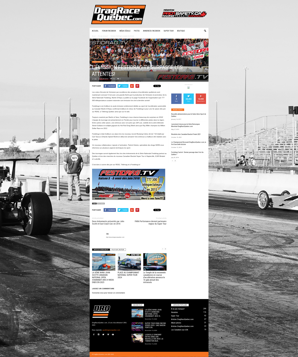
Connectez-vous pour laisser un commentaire (108, 293)
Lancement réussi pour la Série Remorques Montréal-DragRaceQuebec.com (185, 125)
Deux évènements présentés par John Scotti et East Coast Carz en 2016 (108, 222)
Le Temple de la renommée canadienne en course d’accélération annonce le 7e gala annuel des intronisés (154, 277)
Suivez (188, 94)
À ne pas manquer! (98, 62)
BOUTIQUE (181, 31)
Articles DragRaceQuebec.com (182, 319)
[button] (205, 30)
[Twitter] (104, 335)
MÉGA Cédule (124, 31)
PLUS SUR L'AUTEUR (118, 250)
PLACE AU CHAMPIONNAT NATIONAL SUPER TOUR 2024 (128, 275)
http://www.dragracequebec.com (115, 237)
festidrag (101, 203)
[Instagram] (99, 335)
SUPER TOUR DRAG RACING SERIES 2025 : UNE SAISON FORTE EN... (155, 325)
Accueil (95, 31)
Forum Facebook (109, 31)
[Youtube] (113, 335)
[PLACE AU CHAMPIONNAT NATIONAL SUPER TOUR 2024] (129, 262)
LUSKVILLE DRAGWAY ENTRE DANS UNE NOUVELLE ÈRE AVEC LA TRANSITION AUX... (154, 338)
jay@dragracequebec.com (111, 330)
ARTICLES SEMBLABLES (101, 250)
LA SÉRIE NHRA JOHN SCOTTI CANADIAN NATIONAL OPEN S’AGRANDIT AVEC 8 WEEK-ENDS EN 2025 (103, 277)
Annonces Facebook (151, 31)
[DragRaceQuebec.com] (149, 14)
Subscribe (201, 94)
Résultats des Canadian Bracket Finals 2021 (186, 134)
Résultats (174, 312)
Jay (95, 79)
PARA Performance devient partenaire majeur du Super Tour (150, 222)
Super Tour (169, 31)
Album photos (176, 323)
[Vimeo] (108, 335)
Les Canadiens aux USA (179, 330)
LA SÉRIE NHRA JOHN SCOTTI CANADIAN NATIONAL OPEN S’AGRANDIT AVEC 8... (153, 313)
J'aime (176, 94)
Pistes (137, 31)
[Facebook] (94, 335)
